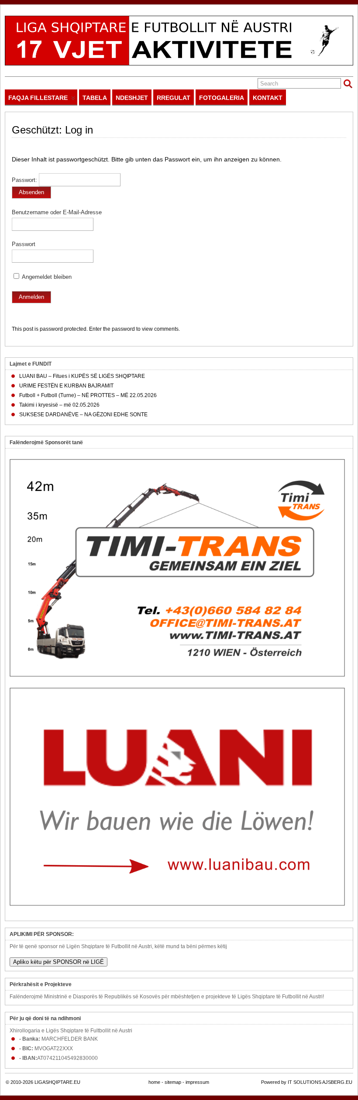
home (154, 1082)
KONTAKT (267, 97)
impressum (197, 1082)
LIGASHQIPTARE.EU (57, 1082)
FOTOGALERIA (221, 97)
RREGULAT (173, 97)
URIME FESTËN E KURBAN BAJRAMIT (66, 386)
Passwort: (25, 180)
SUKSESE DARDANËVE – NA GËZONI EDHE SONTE (83, 414)
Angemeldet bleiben (46, 277)
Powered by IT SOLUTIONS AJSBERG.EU (306, 1082)
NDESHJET (132, 97)
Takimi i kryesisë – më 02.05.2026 (59, 405)
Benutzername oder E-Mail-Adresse (57, 212)
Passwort (23, 244)
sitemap (173, 1082)
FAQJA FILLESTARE (38, 97)
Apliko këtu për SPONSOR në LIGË (58, 962)
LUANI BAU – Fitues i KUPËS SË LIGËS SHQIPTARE (82, 376)
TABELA (95, 97)
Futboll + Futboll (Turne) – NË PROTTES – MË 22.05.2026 (88, 395)
